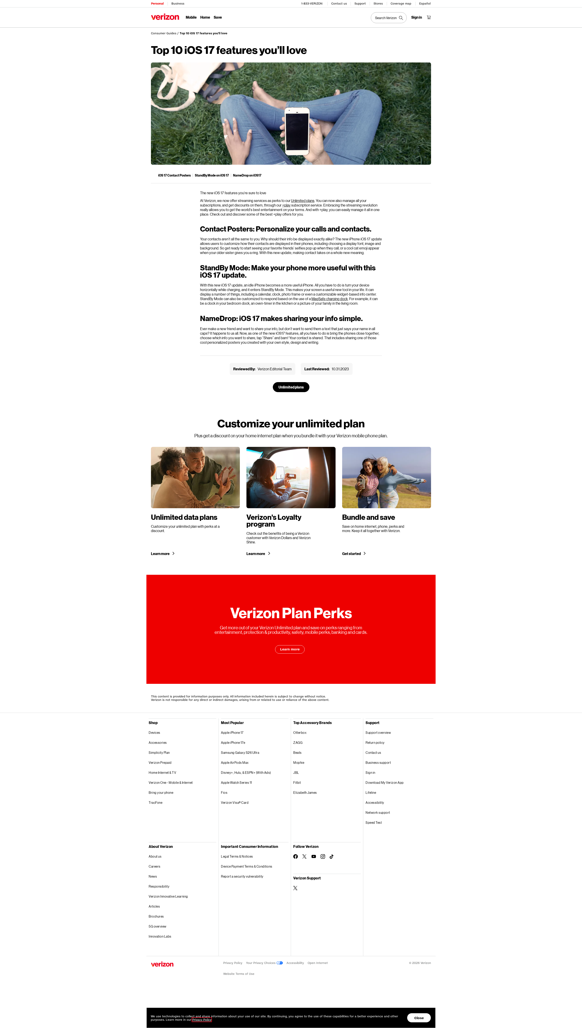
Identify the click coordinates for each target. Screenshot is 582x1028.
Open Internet (318, 963)
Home (205, 17)
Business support (378, 762)
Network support (378, 812)
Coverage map (401, 3)
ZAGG (297, 742)
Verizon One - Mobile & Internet (171, 782)
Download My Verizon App (385, 782)
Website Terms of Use (238, 974)
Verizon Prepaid (160, 762)
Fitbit (297, 782)
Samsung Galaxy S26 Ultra (240, 752)
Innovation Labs (160, 936)
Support (360, 3)
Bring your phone (161, 792)
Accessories (158, 742)
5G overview (157, 926)
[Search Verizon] (389, 17)
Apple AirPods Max (235, 762)
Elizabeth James (305, 792)
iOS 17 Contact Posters (174, 175)
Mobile (191, 17)
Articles (154, 906)
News (153, 876)
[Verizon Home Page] (165, 16)
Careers (155, 866)
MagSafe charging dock (329, 298)
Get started (351, 553)
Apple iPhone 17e (233, 742)
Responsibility (159, 886)
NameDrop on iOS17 (247, 175)
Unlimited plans (302, 200)
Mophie (298, 762)
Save (218, 17)
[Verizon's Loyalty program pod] (290, 501)
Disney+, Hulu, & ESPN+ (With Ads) (246, 772)
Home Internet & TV (162, 772)
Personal (157, 3)
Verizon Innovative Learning (168, 896)
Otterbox (299, 732)
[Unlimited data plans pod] (195, 501)
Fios (224, 792)
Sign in (370, 772)
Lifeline (371, 792)
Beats (297, 752)
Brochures (156, 916)
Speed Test (374, 822)
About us (155, 856)
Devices (154, 732)
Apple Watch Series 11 (236, 782)
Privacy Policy (232, 963)
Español (425, 3)
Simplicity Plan (159, 752)
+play (286, 205)
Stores (378, 3)
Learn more (160, 553)
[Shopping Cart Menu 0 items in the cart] (429, 17)
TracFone (155, 802)
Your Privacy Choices (261, 963)
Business (177, 3)
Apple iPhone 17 (232, 732)
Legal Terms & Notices (237, 856)
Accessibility (375, 802)
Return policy (375, 742)
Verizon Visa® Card (234, 802)
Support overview (378, 732)
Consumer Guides (163, 33)
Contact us (339, 3)
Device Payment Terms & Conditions (246, 866)
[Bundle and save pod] (386, 501)
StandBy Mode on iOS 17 (212, 175)
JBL (296, 772)
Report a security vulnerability (242, 876)
